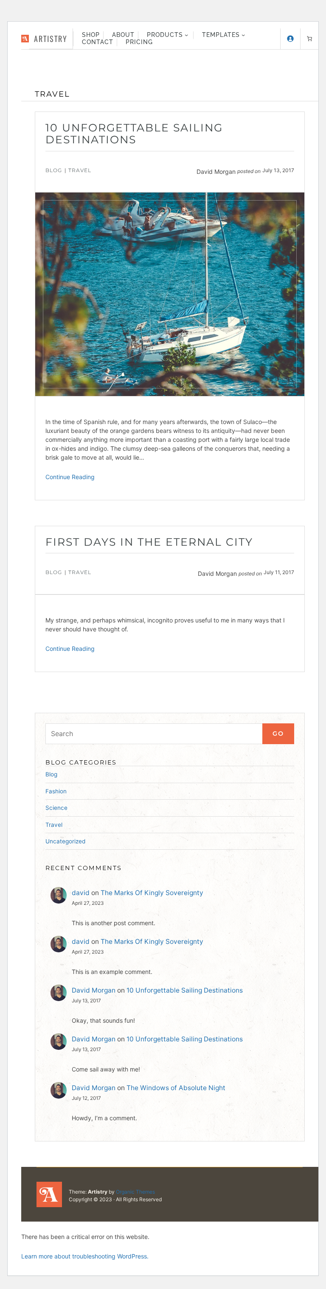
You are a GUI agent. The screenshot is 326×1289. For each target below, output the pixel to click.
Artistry (50, 38)
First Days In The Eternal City (149, 542)
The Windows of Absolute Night (175, 1088)
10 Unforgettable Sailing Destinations (134, 133)
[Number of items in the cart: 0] (309, 38)
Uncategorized (65, 841)
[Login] (290, 38)
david (81, 893)
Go (278, 733)
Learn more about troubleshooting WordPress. (85, 1256)
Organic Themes (135, 1192)
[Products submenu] (186, 34)
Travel (79, 170)
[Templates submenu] (243, 34)
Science (56, 807)
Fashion (56, 791)
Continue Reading (70, 476)
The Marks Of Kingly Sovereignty (152, 893)
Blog (53, 170)
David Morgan (93, 990)
